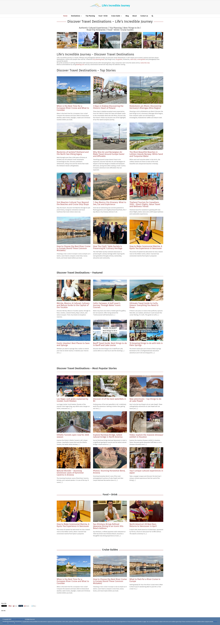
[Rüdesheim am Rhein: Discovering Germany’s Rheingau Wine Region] (146, 90)
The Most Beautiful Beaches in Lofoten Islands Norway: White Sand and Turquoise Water (146, 154)
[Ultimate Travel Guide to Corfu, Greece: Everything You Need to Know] (146, 290)
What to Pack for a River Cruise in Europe (145, 580)
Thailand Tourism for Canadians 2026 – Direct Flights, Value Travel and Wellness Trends (145, 204)
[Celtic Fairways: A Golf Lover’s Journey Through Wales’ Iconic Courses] (110, 290)
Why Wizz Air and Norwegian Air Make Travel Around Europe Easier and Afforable (108, 154)
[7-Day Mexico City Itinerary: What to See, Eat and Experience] (110, 186)
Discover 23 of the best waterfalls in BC (109, 400)
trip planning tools (98, 59)
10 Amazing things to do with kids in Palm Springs (146, 344)
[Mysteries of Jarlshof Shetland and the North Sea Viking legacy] (73, 136)
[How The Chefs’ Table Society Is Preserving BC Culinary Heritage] (110, 230)
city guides (119, 59)
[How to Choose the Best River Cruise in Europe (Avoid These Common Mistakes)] (73, 230)
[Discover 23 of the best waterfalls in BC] (110, 386)
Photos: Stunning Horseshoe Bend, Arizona (109, 472)
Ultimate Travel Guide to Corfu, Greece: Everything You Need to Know (144, 305)
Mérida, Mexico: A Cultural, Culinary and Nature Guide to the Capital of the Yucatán (73, 305)
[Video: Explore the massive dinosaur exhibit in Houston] (146, 422)
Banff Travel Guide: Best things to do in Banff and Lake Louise (110, 344)
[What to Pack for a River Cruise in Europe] (146, 566)
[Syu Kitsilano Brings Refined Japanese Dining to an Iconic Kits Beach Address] (110, 511)
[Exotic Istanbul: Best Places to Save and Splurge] (73, 330)
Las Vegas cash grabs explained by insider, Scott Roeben (72, 400)
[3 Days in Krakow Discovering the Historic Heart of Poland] (110, 90)
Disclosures (11, 623)
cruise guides (141, 59)
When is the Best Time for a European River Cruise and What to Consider (73, 108)
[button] (152, 16)
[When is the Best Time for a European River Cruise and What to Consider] (73, 90)
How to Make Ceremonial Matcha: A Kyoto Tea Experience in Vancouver (146, 247)
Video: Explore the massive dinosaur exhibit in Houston (146, 436)
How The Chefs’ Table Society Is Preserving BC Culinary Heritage (107, 247)
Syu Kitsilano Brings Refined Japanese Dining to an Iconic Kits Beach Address (108, 526)
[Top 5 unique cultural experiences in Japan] (146, 457)
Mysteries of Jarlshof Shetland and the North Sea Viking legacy (73, 153)
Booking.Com (80, 64)
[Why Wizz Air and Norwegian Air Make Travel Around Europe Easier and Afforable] (110, 136)
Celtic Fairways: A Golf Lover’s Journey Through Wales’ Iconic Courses (107, 305)
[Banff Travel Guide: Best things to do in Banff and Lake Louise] (110, 330)
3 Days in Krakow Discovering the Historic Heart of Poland (108, 107)
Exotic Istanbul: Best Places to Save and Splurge (73, 344)
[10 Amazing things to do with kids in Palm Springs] (146, 330)
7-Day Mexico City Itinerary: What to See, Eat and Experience (109, 203)
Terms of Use (18, 623)
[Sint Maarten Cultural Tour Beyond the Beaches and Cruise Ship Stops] (73, 186)
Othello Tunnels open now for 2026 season (73, 436)
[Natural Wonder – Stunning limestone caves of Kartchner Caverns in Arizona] (73, 457)
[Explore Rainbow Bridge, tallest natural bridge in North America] (110, 422)
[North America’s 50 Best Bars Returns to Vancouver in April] (146, 511)
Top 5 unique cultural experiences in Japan (146, 472)
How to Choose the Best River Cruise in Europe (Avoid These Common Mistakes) (73, 248)
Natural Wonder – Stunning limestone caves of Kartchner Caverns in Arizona (70, 473)
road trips (133, 59)
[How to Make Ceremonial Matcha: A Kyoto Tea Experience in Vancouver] (146, 230)
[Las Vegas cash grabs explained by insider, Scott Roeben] (73, 386)
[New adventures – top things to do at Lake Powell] (146, 386)
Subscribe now (145, 63)
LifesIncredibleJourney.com (18, 619)
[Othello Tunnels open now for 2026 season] (73, 422)
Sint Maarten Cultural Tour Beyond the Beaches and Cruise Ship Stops (73, 203)
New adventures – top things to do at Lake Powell (145, 400)
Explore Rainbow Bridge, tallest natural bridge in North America (107, 436)
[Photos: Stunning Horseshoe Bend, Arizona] (110, 457)
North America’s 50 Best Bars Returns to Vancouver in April (143, 525)
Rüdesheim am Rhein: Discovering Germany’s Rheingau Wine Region (145, 107)
